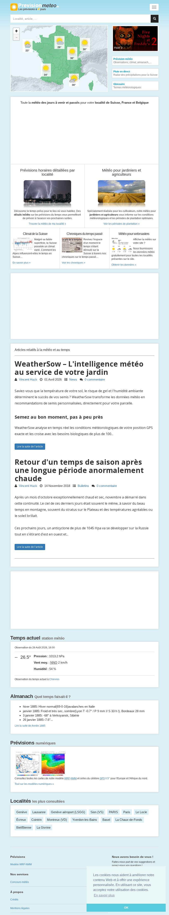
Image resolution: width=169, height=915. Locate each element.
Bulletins (83, 486)
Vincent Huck (27, 379)
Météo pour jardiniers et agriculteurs (121, 172)
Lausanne (39, 812)
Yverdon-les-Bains (84, 819)
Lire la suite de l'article (30, 446)
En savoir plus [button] (104, 895)
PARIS (113, 812)
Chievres (54, 679)
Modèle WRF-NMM (21, 864)
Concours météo (19, 882)
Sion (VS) (96, 812)
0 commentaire (94, 379)
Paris (126, 812)
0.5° (105, 778)
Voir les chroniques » (73, 262)
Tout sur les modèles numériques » (34, 784)
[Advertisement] (84, 135)
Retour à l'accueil (34, 7)
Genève (21, 812)
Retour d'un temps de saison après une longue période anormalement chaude (79, 470)
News (72, 379)
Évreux (21, 819)
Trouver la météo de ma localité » (47, 223)
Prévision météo (132, 61)
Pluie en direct (135, 73)
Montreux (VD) (57, 819)
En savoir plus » (22, 262)
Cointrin (36, 819)
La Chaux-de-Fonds (128, 819)
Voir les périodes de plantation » (121, 223)
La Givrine (43, 827)
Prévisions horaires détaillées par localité (47, 172)
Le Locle (141, 812)
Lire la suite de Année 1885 (30, 725)
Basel (106, 819)
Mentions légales (19, 908)
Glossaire (127, 86)
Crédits (14, 899)
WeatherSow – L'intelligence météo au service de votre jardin (79, 368)
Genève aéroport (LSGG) (68, 812)
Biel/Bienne (23, 827)
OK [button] (126, 907)
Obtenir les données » (123, 264)
